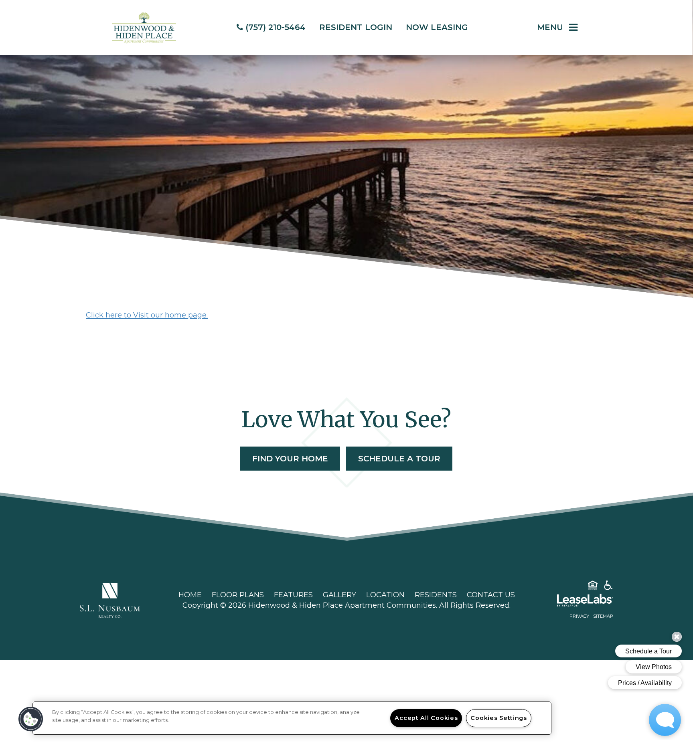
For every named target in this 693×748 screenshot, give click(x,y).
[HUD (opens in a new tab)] (593, 586)
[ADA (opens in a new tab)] (608, 586)
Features (293, 594)
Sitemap (603, 616)
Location (385, 594)
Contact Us (491, 594)
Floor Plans (238, 594)
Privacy (579, 616)
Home (190, 594)
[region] (292, 718)
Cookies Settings (498, 718)
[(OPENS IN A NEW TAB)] (110, 600)
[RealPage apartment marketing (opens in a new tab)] (573, 602)
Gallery (339, 594)
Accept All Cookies (426, 718)
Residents (436, 594)
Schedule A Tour (399, 458)
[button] (31, 719)
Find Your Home (290, 458)
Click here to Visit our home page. (147, 315)
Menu (550, 27)
